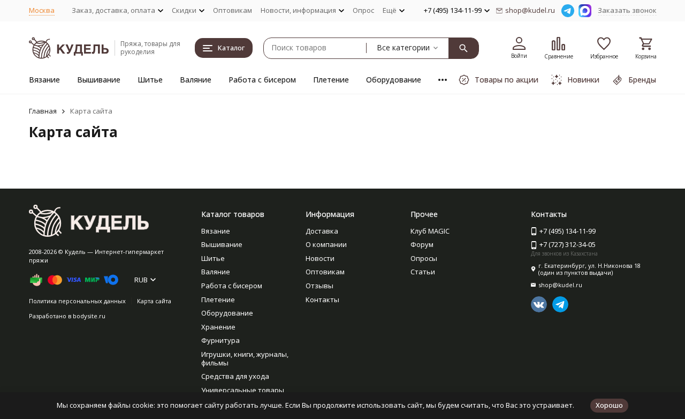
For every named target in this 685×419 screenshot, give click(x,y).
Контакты (322, 299)
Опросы (423, 258)
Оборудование (393, 79)
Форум (421, 244)
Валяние (195, 79)
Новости (320, 258)
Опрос (363, 10)
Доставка (322, 231)
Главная (43, 111)
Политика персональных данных (77, 301)
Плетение (331, 79)
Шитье (150, 79)
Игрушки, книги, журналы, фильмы (244, 358)
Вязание (44, 79)
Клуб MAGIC (430, 231)
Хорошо (609, 405)
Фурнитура (220, 340)
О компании (326, 244)
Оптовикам (232, 10)
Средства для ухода (235, 376)
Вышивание (98, 79)
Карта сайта (154, 301)
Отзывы (319, 285)
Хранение (218, 327)
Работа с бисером (262, 79)
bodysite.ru (89, 316)
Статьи (422, 271)
